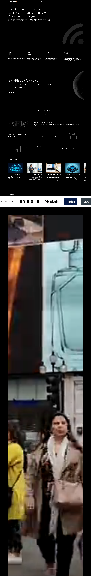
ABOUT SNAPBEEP (12, 24)
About (21, 1)
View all (79, 194)
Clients (33, 1)
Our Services (11, 92)
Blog (36, 1)
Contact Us (41, 1)
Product (29, 1)
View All (79, 159)
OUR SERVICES (11, 27)
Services (25, 1)
